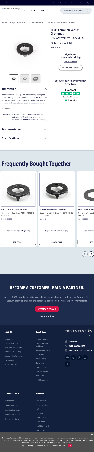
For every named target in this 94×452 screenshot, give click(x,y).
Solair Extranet (11, 405)
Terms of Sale (41, 421)
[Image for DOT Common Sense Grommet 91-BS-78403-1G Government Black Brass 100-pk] (18, 206)
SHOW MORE (6, 109)
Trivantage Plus (57, 3)
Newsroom (40, 363)
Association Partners (13, 356)
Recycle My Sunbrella (14, 419)
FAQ (37, 409)
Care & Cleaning (42, 371)
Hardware (21, 22)
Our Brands (40, 354)
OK (70, 446)
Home (4, 22)
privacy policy (66, 442)
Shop (12, 22)
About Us (9, 339)
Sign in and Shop (70, 62)
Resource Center (70, 3)
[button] (89, 11)
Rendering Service (12, 414)
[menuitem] (57, 3)
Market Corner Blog (13, 351)
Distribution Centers (13, 347)
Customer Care (11, 364)
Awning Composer (13, 410)
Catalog (80, 3)
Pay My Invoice (42, 405)
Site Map (39, 413)
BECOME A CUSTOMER (47, 309)
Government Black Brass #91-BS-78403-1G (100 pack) (17, 214)
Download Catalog (43, 350)
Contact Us (40, 430)
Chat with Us (41, 400)
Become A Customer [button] (70, 67)
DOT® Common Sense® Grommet (14, 209)
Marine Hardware (36, 22)
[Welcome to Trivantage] (11, 9)
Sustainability (10, 360)
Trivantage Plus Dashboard (42, 345)
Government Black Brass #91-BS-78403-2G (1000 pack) (56, 214)
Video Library (41, 358)
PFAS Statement (42, 426)
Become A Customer (12, 3)
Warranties (40, 375)
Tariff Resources (42, 380)
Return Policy (41, 417)
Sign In (89, 3)
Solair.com (9, 400)
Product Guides (42, 367)
